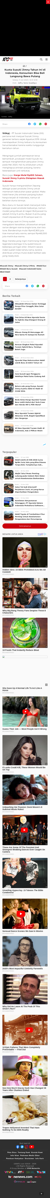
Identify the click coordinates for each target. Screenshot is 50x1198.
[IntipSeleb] (19, 1181)
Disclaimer (29, 1158)
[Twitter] (22, 1146)
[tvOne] (20, 1177)
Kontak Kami (37, 1152)
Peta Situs (12, 1152)
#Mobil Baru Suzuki (9, 269)
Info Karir (39, 1158)
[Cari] (41, 59)
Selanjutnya (20, 279)
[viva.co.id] (10, 1172)
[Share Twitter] (35, 124)
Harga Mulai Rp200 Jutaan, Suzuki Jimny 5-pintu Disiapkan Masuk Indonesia (23, 178)
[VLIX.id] (41, 1172)
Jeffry (10, 116)
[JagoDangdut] (31, 1181)
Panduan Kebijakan (15, 1158)
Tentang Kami (24, 1152)
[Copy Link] (46, 124)
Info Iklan (14, 1155)
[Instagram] (26, 1146)
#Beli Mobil (5, 272)
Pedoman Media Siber (30, 1155)
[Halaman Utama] (7, 59)
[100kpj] (21, 1172)
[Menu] (47, 59)
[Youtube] (31, 1146)
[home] (24, 66)
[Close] (48, 2)
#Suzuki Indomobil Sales (30, 269)
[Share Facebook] (29, 124)
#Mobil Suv (41, 266)
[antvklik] (38, 1177)
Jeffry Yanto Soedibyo (27, 83)
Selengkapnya (25, 526)
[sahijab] (30, 1172)
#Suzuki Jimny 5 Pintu (25, 266)
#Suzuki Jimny (6, 266)
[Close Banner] (41, 1193)
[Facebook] (17, 1146)
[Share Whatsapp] (40, 124)
